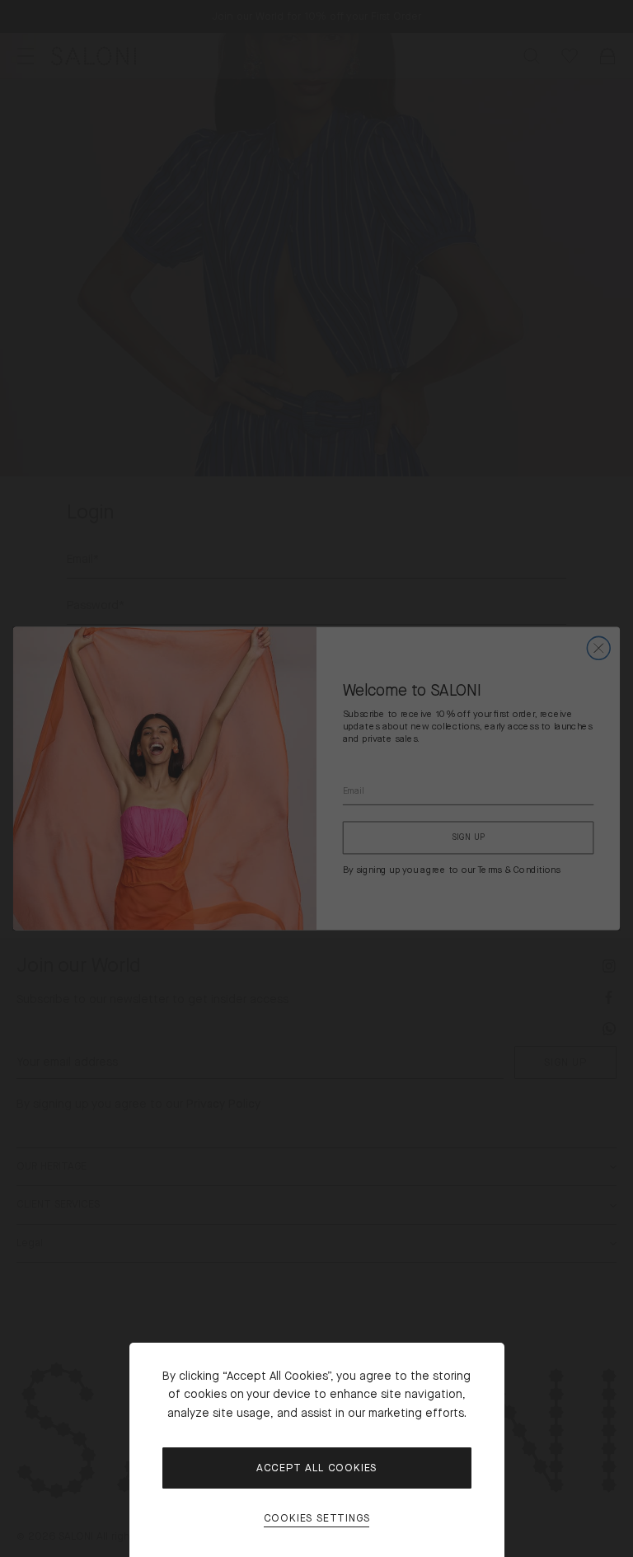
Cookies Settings (317, 1518)
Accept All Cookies (316, 1468)
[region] (316, 778)
